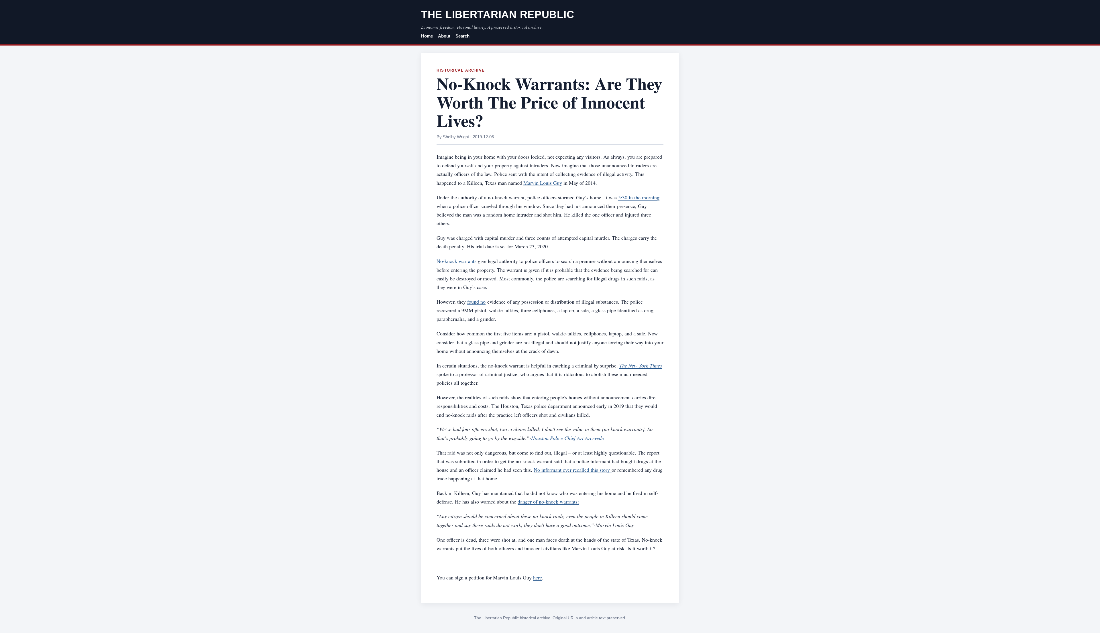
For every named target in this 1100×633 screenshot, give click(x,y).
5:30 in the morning (638, 197)
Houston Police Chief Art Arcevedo (567, 438)
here (537, 577)
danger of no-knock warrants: (548, 501)
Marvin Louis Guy (542, 182)
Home (427, 36)
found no (476, 301)
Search (462, 36)
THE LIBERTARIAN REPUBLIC (497, 14)
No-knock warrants (456, 260)
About (444, 36)
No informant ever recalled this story (573, 469)
